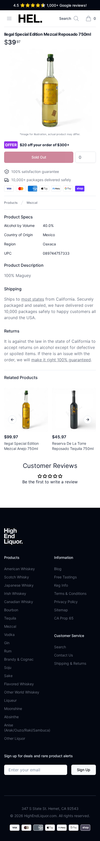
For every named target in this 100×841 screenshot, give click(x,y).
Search (60, 647)
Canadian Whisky (18, 601)
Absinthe (11, 717)
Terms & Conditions (70, 593)
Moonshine (13, 708)
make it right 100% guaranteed (61, 359)
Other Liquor (14, 738)
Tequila (10, 618)
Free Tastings (65, 577)
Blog (58, 569)
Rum (8, 651)
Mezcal (32, 203)
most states (32, 299)
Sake (8, 675)
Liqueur (10, 700)
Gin (6, 643)
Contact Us (63, 655)
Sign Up (83, 770)
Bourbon (11, 610)
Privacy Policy (66, 601)
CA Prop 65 (64, 618)
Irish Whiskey (15, 593)
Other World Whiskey (21, 692)
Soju (7, 667)
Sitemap (61, 610)
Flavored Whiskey (19, 684)
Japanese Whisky (19, 585)
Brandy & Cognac (19, 659)
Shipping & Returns (70, 663)
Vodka (9, 634)
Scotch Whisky (16, 577)
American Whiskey (19, 569)
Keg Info (61, 585)
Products (10, 203)
